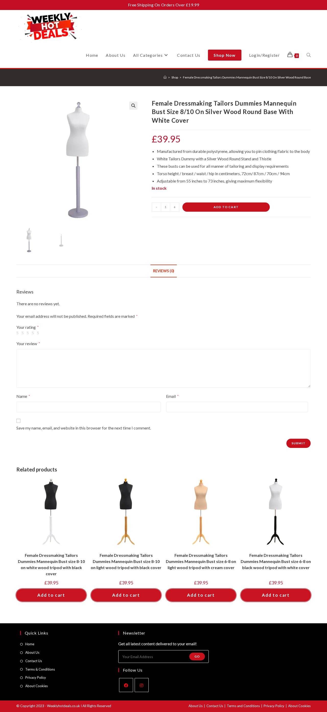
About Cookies (36, 686)
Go (197, 656)
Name (23, 396)
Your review (28, 343)
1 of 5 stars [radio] (18, 333)
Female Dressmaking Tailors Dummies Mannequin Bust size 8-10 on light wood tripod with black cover (126, 561)
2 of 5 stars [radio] (23, 333)
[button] (133, 105)
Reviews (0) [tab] (163, 271)
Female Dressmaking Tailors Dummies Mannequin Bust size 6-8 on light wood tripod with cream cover (201, 561)
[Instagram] (142, 685)
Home (29, 644)
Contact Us (33, 661)
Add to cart (226, 207)
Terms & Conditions (40, 669)
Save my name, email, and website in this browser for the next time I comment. (83, 427)
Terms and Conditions (243, 706)
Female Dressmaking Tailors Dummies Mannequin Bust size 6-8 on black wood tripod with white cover (276, 561)
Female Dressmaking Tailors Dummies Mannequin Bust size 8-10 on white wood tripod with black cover (51, 564)
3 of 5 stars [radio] (29, 333)
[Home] (165, 77)
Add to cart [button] (51, 595)
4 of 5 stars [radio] (34, 333)
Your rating (27, 327)
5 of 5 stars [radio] (39, 333)
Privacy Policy (35, 677)
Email (172, 396)
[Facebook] (126, 685)
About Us (32, 652)
